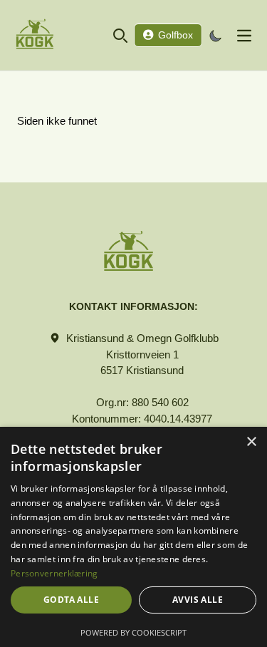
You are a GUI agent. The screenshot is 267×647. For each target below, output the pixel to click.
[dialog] (133, 537)
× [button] (251, 442)
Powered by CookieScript (133, 632)
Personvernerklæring (54, 573)
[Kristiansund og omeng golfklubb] (40, 35)
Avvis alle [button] (197, 600)
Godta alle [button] (71, 600)
